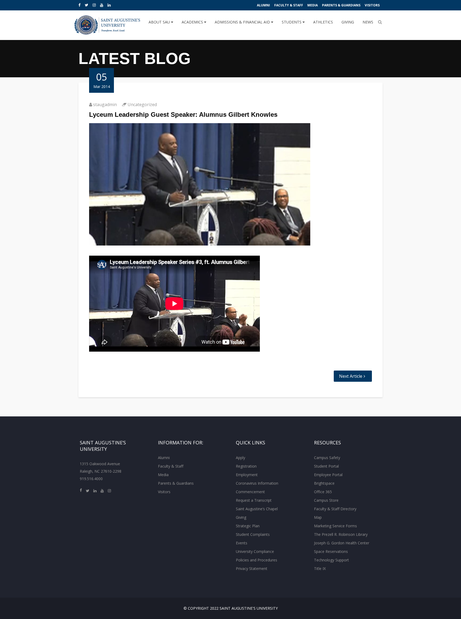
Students (292, 22)
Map (318, 517)
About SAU (160, 22)
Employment (247, 474)
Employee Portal (328, 474)
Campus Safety (327, 457)
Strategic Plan (248, 525)
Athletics (323, 22)
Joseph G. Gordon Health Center (341, 542)
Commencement (250, 491)
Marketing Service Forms (335, 525)
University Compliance (255, 551)
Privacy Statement (251, 568)
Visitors (372, 5)
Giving (347, 22)
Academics (193, 22)
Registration (246, 466)
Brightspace (324, 483)
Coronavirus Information (257, 483)
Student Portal (326, 466)
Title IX (320, 568)
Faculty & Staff (288, 5)
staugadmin (105, 104)
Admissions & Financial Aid (243, 22)
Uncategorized (142, 104)
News (368, 22)
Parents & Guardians (341, 5)
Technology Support (331, 559)
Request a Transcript (254, 500)
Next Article (350, 376)
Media (312, 5)
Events (241, 542)
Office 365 (323, 491)
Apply (240, 457)
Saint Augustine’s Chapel (257, 508)
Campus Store (326, 500)
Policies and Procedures (256, 559)
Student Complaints (253, 534)
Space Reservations (331, 551)
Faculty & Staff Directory (335, 508)
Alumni (263, 5)
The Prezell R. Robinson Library (341, 534)
